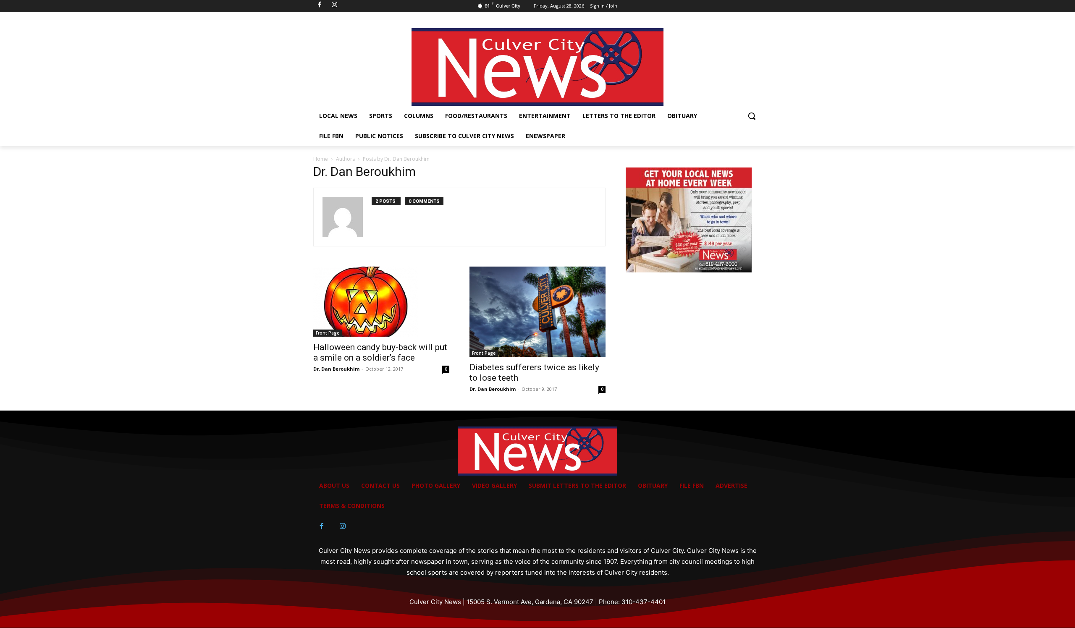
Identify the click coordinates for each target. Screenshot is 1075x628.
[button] (752, 116)
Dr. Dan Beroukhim (336, 369)
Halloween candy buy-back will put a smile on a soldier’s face (380, 352)
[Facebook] (321, 526)
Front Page (327, 333)
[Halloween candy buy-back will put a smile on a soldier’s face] (381, 302)
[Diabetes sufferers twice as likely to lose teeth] (537, 312)
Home (320, 158)
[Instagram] (342, 526)
